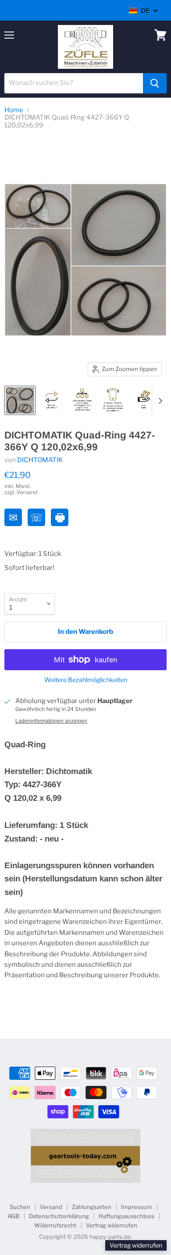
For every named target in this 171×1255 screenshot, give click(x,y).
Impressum (136, 1206)
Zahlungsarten (91, 1206)
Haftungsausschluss (126, 1216)
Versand (51, 1206)
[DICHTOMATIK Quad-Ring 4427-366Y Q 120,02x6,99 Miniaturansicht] (20, 400)
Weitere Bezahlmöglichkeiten (85, 679)
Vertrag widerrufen (111, 1225)
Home (13, 110)
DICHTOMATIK (40, 460)
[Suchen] (155, 83)
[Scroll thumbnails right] (159, 401)
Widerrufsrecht (55, 1225)
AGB (13, 1216)
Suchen (20, 1206)
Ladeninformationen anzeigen (51, 721)
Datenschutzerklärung (59, 1216)
